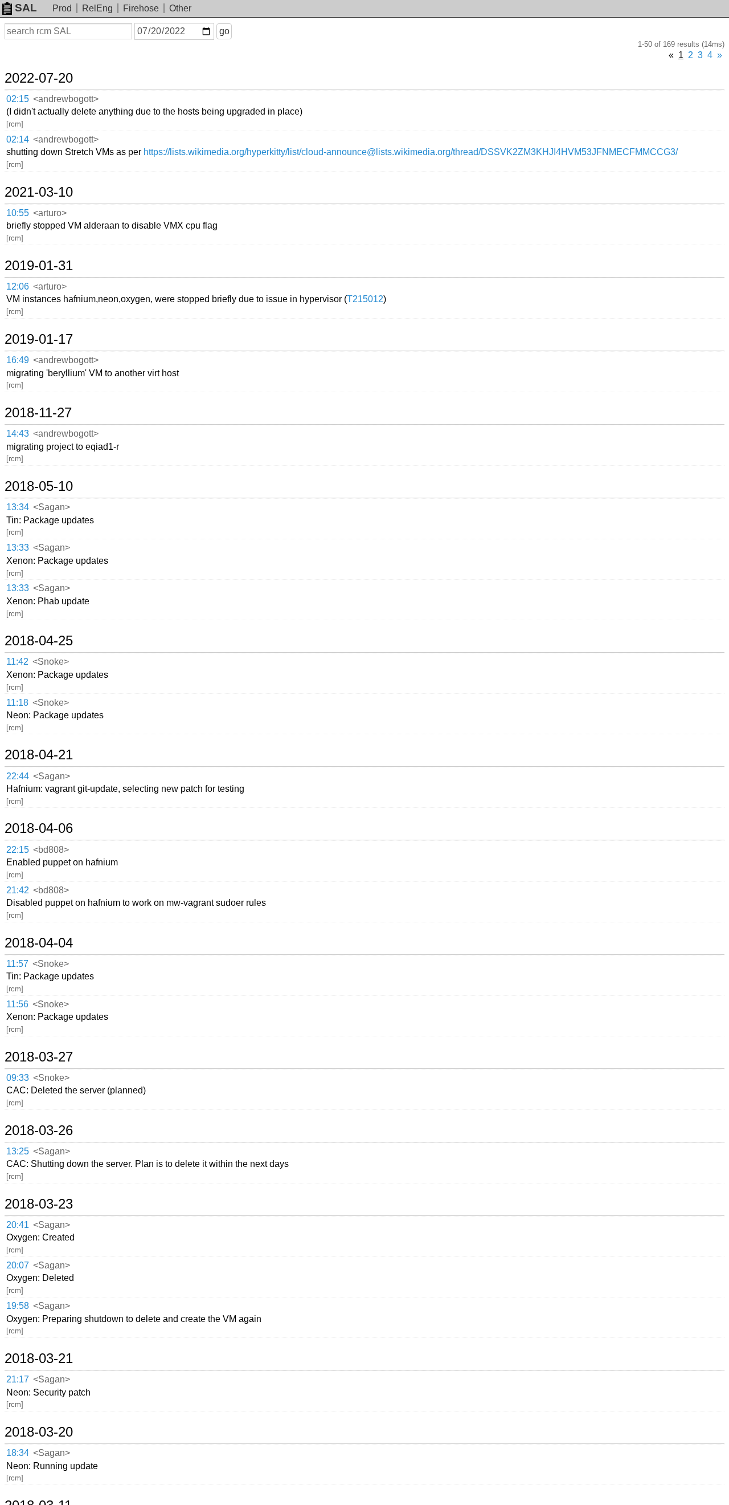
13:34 (17, 507)
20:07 (17, 1265)
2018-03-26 (39, 1130)
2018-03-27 (39, 1056)
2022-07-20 (39, 78)
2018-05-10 (39, 486)
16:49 (17, 360)
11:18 (17, 702)
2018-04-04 (39, 942)
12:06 (17, 286)
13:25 (17, 1151)
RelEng (97, 8)
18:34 (17, 1453)
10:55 (17, 213)
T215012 (365, 299)
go (224, 31)
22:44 (17, 776)
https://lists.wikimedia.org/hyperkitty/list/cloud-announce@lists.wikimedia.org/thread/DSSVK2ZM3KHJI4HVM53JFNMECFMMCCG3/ (411, 152)
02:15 (17, 99)
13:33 (17, 547)
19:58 (17, 1306)
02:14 (17, 139)
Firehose (141, 8)
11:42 (17, 661)
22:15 (17, 850)
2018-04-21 (39, 754)
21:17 (17, 1379)
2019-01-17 (39, 339)
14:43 (17, 433)
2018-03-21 (39, 1358)
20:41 (17, 1225)
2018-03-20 (39, 1432)
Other (180, 8)
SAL (26, 8)
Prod (62, 8)
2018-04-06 (39, 828)
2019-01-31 (39, 265)
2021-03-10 (39, 192)
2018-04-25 (39, 640)
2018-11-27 (38, 412)
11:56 (17, 1004)
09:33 (17, 1078)
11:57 (17, 964)
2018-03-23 (39, 1204)
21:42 (17, 890)
